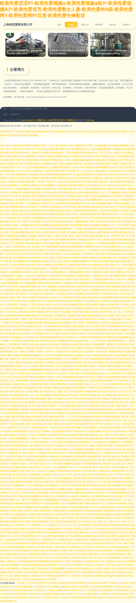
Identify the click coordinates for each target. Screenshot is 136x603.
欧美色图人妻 (35, 174)
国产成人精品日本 (119, 402)
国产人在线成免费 (60, 181)
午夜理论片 (5, 492)
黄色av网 (111, 347)
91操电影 (58, 445)
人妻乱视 (9, 217)
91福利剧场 (63, 246)
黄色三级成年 (24, 333)
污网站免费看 (75, 225)
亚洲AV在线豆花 (78, 460)
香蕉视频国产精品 (43, 398)
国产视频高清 (103, 214)
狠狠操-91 (111, 344)
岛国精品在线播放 (112, 514)
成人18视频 (39, 452)
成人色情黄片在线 (100, 286)
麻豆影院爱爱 (94, 315)
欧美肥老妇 (37, 423)
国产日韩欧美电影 (32, 221)
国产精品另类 (64, 499)
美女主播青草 (24, 253)
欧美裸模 (20, 181)
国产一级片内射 (7, 174)
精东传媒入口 (37, 192)
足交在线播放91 (56, 152)
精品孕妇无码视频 (61, 322)
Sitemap (90, 120)
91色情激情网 (126, 199)
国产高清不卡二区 (118, 499)
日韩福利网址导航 (46, 413)
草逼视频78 (32, 301)
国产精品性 (60, 145)
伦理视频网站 (94, 337)
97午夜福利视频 (16, 232)
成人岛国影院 (46, 391)
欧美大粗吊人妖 (118, 449)
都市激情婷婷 (119, 275)
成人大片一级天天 (103, 434)
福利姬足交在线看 (32, 362)
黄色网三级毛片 (91, 470)
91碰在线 (11, 181)
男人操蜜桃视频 (20, 257)
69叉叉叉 (104, 503)
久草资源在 (85, 369)
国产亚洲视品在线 (64, 481)
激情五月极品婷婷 (88, 156)
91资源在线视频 (20, 355)
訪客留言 (126, 24)
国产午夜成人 (90, 232)
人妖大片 (73, 467)
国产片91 (4, 286)
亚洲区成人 (92, 460)
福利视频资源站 (78, 149)
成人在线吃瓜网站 (30, 391)
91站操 (63, 597)
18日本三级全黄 (73, 474)
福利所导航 (21, 474)
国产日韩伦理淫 (83, 517)
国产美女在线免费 (77, 423)
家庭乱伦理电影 (63, 210)
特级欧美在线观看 (90, 225)
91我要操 (121, 344)
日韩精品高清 (100, 347)
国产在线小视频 (120, 395)
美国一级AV (46, 181)
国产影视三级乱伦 (96, 597)
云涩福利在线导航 (13, 279)
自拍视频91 (105, 225)
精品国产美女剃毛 (121, 177)
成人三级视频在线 (32, 384)
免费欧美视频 (6, 366)
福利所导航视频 (121, 369)
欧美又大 (120, 246)
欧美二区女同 (28, 463)
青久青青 (22, 449)
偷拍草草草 (96, 416)
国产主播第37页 (10, 449)
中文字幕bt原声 (22, 373)
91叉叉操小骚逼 (25, 452)
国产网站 (82, 264)
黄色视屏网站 (59, 308)
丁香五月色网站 (72, 152)
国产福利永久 (24, 152)
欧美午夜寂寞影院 (74, 308)
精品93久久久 (122, 322)
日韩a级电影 (37, 427)
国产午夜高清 (48, 380)
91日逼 (28, 485)
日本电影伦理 (35, 380)
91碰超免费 (23, 496)
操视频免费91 (81, 221)
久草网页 (31, 351)
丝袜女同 (110, 355)
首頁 (59, 24)
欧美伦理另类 (127, 510)
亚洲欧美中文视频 (112, 517)
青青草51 (68, 431)
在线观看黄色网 (98, 496)
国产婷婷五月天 (7, 380)
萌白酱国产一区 (32, 181)
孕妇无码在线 (128, 481)
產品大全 (85, 24)
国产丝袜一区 (116, 214)
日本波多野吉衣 (123, 347)
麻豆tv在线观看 (70, 261)
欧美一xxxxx (104, 199)
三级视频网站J (33, 474)
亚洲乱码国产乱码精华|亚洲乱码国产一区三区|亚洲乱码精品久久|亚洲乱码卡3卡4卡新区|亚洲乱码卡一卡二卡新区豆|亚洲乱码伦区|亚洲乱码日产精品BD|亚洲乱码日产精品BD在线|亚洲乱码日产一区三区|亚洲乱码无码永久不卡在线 (67, 576)
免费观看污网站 (27, 409)
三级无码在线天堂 (60, 402)
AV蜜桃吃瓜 (61, 438)
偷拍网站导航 (95, 582)
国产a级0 (4, 152)
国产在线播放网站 (28, 282)
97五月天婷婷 (53, 319)
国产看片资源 (67, 235)
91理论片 (46, 384)
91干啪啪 (34, 510)
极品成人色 (101, 373)
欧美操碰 (91, 456)
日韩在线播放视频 (86, 434)
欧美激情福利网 (18, 503)
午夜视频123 (50, 373)
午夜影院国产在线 (54, 434)
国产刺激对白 (6, 514)
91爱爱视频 (10, 235)
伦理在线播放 (100, 170)
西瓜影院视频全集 (94, 485)
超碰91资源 (100, 311)
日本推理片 (61, 373)
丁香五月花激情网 (64, 366)
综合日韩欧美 (117, 196)
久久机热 (46, 221)
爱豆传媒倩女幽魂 (119, 239)
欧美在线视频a (119, 593)
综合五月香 (52, 217)
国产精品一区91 (43, 463)
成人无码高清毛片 (97, 326)
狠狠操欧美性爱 (31, 322)
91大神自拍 (41, 156)
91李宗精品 (7, 431)
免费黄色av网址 (23, 423)
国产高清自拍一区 (108, 423)
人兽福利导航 (11, 452)
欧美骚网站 (89, 449)
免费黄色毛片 (66, 174)
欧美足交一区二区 (99, 192)
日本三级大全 (97, 369)
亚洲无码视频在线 (123, 337)
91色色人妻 (107, 275)
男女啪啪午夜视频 (79, 257)
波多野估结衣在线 (69, 586)
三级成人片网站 (50, 597)
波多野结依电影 (82, 177)
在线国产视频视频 (24, 586)
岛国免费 (111, 340)
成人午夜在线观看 (94, 149)
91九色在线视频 (28, 402)
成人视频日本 (109, 188)
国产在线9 (54, 239)
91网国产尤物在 (34, 517)
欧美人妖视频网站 (116, 409)
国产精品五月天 (16, 322)
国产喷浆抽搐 (56, 409)
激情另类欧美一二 (51, 405)
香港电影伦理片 (93, 293)
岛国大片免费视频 (34, 170)
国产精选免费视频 (90, 438)
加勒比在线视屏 (61, 423)
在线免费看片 (122, 405)
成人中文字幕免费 (114, 431)
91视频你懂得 (24, 286)
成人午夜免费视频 (45, 185)
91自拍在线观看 (127, 170)
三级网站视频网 (123, 460)
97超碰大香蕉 (125, 163)
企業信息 (112, 24)
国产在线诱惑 (81, 441)
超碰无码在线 (77, 413)
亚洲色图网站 (35, 496)
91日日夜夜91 (36, 188)
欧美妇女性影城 (123, 586)
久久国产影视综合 (59, 203)
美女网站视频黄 (36, 478)
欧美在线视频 (105, 297)
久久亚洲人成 (105, 272)
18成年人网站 (48, 257)
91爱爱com (49, 304)
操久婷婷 (13, 286)
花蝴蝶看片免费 (49, 163)
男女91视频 (97, 376)
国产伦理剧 (102, 398)
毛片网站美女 (35, 489)
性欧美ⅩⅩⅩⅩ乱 (110, 174)
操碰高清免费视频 (67, 239)
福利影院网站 (108, 217)
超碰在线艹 (49, 293)
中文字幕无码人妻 (114, 185)
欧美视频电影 (76, 510)
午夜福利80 (128, 597)
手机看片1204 (97, 250)
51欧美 (14, 225)
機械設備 (41, 120)
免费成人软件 (33, 337)
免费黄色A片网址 (78, 181)
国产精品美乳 (6, 257)
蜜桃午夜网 (74, 369)
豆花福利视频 (30, 387)
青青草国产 (76, 362)
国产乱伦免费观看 (82, 416)
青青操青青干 (45, 510)
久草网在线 (123, 225)
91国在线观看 (90, 304)
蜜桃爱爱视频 (101, 167)
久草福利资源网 (99, 279)
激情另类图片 (111, 243)
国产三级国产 (22, 319)
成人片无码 (51, 441)
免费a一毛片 (57, 297)
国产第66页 (14, 344)
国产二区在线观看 (97, 145)
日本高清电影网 (63, 257)
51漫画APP (49, 366)
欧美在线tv (48, 423)
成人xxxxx (128, 420)
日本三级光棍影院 (55, 196)
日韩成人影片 (15, 297)
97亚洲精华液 (31, 160)
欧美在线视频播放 (19, 438)
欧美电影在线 (46, 369)
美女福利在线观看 (60, 478)
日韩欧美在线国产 (106, 228)
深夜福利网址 (84, 282)
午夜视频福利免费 (73, 503)
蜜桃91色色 (50, 340)
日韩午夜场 (122, 380)
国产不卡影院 (110, 582)
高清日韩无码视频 (64, 301)
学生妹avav (12, 326)
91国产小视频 (88, 445)
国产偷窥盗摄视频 (37, 167)
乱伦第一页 (41, 326)
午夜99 (14, 420)
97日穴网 (9, 311)
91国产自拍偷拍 (25, 163)
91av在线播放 (64, 311)
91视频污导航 (9, 416)
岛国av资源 (88, 311)
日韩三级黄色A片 (118, 268)
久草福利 (23, 185)
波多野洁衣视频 (60, 225)
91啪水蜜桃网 (49, 485)
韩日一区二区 (78, 188)
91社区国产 (5, 149)
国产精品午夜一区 (96, 185)
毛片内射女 (37, 405)
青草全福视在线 (94, 264)
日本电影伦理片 (46, 315)
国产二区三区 (48, 145)
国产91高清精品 (68, 170)
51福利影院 (46, 474)
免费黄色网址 (30, 460)
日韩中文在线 (95, 221)
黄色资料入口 (77, 470)
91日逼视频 (23, 420)
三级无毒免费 (57, 431)
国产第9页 (9, 373)
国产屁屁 (68, 185)
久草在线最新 (77, 391)
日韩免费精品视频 (117, 492)
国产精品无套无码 (116, 398)
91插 (103, 431)
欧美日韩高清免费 (92, 413)
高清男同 (71, 517)
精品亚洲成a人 (22, 445)
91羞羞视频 (71, 264)
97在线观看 (53, 586)
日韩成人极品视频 (65, 441)
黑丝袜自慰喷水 (20, 431)
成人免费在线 (20, 311)
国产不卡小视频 (52, 333)
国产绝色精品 (46, 322)
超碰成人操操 (17, 214)
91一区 (67, 445)
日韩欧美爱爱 (64, 286)
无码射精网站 (35, 257)
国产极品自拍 (6, 467)
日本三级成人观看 (92, 380)
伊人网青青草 (68, 279)
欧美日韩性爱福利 (59, 384)
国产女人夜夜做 (104, 395)
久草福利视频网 (21, 188)
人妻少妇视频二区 (79, 326)
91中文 (44, 355)
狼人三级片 (61, 517)
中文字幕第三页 (51, 250)
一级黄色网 (96, 275)
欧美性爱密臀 (35, 416)
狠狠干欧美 (10, 319)
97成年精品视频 (89, 593)
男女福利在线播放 (51, 593)
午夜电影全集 (83, 239)
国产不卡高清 (51, 311)
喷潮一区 (19, 362)
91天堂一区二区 (23, 427)
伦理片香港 (86, 478)
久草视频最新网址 (74, 272)
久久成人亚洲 (75, 402)
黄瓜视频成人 (60, 315)
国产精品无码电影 (101, 163)
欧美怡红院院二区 (84, 196)
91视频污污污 (35, 438)
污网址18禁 (104, 499)
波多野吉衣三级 (78, 351)
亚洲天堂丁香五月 (77, 333)
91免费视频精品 (50, 499)
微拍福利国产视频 (94, 181)
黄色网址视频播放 (48, 337)
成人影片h (29, 275)
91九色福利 (58, 398)
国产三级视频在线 (33, 499)
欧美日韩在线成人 (36, 590)
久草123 (28, 441)
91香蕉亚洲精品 (61, 347)
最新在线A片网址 (44, 308)
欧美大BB (100, 253)
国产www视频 (64, 427)
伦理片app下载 (87, 203)
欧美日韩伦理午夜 (8, 496)
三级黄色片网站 (10, 369)
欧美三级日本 (15, 391)
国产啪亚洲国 (22, 416)
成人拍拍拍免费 (16, 264)
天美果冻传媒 (91, 322)
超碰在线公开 (48, 438)
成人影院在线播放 (82, 192)
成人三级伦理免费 (119, 156)
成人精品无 (76, 445)
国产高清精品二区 (113, 160)
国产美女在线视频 (107, 246)
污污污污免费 (126, 387)
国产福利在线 (106, 206)
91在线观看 (101, 507)
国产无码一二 (122, 340)
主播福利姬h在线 (118, 301)
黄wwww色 (50, 192)
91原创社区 (16, 340)
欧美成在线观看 (18, 590)
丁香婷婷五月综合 (126, 290)
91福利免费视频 (76, 507)
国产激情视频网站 (94, 188)
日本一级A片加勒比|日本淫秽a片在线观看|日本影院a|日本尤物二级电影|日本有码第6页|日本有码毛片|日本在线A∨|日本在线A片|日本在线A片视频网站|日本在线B (67, 547)
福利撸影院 (118, 250)
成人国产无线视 (71, 398)
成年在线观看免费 (94, 514)
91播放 (86, 510)
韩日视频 (51, 326)
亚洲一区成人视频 (121, 293)
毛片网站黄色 (48, 517)
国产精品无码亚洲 (123, 358)
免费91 (59, 243)
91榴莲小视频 (35, 235)
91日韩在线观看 (77, 485)
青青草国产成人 (77, 199)
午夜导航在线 (128, 326)
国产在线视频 (55, 355)
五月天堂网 (54, 521)
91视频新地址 (17, 485)
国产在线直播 (15, 395)
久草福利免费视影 (40, 521)
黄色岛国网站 (91, 199)
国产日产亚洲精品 (71, 243)
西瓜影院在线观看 (46, 214)
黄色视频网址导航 (75, 304)
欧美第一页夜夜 (71, 167)
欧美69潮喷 (74, 203)
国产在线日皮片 (7, 489)
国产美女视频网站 (15, 347)
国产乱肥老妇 (87, 409)
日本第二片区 (17, 492)
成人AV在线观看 (59, 496)
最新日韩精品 (103, 232)
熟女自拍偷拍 (40, 344)
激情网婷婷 (62, 467)
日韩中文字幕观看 (40, 152)
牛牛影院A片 (50, 376)
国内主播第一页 (7, 329)
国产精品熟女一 (92, 210)
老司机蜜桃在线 (12, 228)
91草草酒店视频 (64, 188)
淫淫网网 (55, 282)
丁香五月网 (10, 301)
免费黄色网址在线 (120, 297)
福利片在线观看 (54, 156)
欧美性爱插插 (15, 206)
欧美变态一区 (31, 149)
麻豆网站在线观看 (119, 329)
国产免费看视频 (88, 373)
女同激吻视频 (6, 250)
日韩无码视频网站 (64, 376)
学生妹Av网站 (11, 156)
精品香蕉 (48, 261)
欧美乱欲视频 (11, 308)
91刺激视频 (85, 492)
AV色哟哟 (64, 333)
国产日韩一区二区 (119, 235)
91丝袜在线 (78, 431)
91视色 (26, 279)
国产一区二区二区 (19, 167)
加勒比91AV (90, 507)
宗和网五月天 (80, 301)
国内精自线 (44, 160)
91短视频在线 (28, 507)
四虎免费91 (123, 210)
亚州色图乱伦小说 (121, 272)
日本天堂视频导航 (37, 196)
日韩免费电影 (59, 264)
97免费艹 (40, 351)
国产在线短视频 (97, 474)
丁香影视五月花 (94, 387)
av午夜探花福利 (76, 384)
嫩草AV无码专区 (72, 590)
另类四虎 (124, 192)
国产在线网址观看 (92, 358)
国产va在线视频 (89, 590)
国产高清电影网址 (23, 329)
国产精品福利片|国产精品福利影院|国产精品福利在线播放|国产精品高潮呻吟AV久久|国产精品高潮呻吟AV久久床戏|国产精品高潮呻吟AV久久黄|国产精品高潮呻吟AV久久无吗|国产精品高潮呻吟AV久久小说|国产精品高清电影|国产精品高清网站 (68, 532)
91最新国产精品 (82, 275)
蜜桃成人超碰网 (10, 521)
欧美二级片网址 (103, 456)
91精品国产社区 (62, 413)
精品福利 (11, 427)
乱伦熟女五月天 (115, 167)
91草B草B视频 (78, 210)
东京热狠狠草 (54, 275)
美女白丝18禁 (121, 452)
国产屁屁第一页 (100, 362)
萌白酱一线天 (51, 420)
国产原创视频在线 (88, 214)
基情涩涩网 (12, 304)
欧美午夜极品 (96, 174)
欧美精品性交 (22, 210)
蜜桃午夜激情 (18, 315)
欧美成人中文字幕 (26, 582)
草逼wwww (61, 452)
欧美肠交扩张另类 (72, 297)
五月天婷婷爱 (37, 333)
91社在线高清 (86, 243)
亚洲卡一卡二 (28, 395)
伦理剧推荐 (105, 402)
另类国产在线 (26, 344)
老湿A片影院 (20, 376)
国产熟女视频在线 (26, 326)
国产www (93, 467)
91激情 (26, 510)
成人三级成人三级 (8, 246)
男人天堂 (119, 391)
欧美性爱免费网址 (105, 586)
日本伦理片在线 (43, 402)
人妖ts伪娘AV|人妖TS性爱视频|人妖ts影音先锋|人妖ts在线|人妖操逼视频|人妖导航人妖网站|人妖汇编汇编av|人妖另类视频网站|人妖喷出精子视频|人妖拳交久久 (67, 558)
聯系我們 (99, 24)
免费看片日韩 (57, 503)
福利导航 (89, 319)
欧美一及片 (51, 467)
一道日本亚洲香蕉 (51, 170)
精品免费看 (41, 268)
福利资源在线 (47, 199)
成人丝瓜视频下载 (13, 192)
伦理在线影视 (17, 384)
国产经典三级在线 (109, 290)
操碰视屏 (95, 206)
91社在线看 (101, 427)
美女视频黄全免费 (102, 333)
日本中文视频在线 (91, 402)
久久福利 (109, 369)
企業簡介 (71, 24)
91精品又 (127, 474)
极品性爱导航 (19, 250)
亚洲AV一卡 (92, 351)
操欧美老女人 (84, 340)
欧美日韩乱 (87, 362)
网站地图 (34, 135)
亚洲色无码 (35, 593)
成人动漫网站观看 (54, 167)
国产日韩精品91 (7, 199)
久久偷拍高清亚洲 (70, 329)
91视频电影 (114, 192)
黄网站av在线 (114, 507)
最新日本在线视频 (117, 503)
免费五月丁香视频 (96, 366)
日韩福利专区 (15, 463)
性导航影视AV (108, 264)
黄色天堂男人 (68, 221)
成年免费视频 (97, 517)
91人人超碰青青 (106, 452)
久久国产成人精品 (107, 322)
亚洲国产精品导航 (57, 177)
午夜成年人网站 (7, 481)
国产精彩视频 (84, 206)
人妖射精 (59, 185)
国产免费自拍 (21, 593)
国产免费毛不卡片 (90, 481)
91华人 (107, 235)
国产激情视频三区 (110, 413)
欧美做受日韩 (61, 214)
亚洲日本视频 (44, 282)
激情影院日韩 (17, 441)
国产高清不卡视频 (39, 253)
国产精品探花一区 (57, 358)
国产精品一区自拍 (105, 391)
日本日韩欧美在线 (62, 470)
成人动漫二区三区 (61, 391)
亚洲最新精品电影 (68, 521)
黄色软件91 (114, 304)
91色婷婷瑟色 (41, 275)
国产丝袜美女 (71, 206)
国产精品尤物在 (43, 297)
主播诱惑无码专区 (60, 510)
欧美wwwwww (114, 597)
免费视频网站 (66, 456)
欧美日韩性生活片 (87, 398)
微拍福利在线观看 (21, 145)
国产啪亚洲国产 (106, 590)
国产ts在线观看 (38, 434)
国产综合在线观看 (46, 149)
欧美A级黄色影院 (78, 387)
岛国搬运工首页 (82, 355)
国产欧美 (105, 268)
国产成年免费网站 (17, 261)
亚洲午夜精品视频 (75, 380)
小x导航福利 (57, 463)
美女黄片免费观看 (106, 460)
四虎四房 (66, 460)
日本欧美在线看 (74, 438)
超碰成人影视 (66, 250)
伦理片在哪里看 (61, 369)
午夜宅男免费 (35, 210)
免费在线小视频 (32, 243)
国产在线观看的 (43, 507)
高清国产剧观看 (63, 326)
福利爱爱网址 (68, 355)
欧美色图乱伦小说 (17, 337)
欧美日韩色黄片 (30, 206)
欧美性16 (87, 286)
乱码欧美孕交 (37, 293)
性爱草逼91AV (128, 362)
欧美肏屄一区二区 (64, 416)
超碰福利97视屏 (16, 470)
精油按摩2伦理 (87, 586)
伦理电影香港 (29, 340)
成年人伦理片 (105, 467)
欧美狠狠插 (88, 347)
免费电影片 (52, 286)
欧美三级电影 (17, 460)
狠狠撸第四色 (127, 514)
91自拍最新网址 (61, 199)
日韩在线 (46, 203)
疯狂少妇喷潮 (49, 416)
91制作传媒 (77, 311)
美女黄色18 (60, 380)
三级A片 (49, 449)
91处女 (57, 279)
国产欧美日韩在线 (37, 319)
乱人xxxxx (93, 441)
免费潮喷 (15, 239)
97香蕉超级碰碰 (113, 366)
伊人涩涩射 (61, 304)
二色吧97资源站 (81, 235)
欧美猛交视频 (30, 214)
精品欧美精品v (80, 456)
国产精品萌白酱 (37, 445)
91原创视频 (86, 463)
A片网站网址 (119, 445)
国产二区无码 (63, 485)
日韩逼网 (26, 192)
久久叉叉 (97, 384)
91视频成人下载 (32, 347)
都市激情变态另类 (82, 376)
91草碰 (93, 261)
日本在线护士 (61, 293)
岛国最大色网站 (20, 467)
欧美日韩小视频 (99, 463)
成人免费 (40, 340)
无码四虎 (129, 246)
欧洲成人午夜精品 (126, 253)
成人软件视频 (107, 315)
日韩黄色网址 (16, 387)
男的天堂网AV (28, 297)
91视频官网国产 (98, 344)
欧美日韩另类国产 (78, 582)
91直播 (50, 279)
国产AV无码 (95, 239)
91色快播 (108, 250)
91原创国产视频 (27, 239)
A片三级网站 (100, 319)
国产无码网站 (44, 431)
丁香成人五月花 (45, 272)
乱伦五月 (33, 431)
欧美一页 (4, 517)
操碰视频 (75, 253)
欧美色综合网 (11, 163)
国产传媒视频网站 (11, 409)
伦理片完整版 (42, 290)
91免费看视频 (126, 441)
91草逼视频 (45, 503)
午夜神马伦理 (21, 489)
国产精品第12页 (109, 380)
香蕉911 (38, 163)
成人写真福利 (101, 308)
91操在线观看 (70, 434)
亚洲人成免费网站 (26, 156)
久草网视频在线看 (11, 290)
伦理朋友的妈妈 (98, 355)
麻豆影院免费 (117, 470)
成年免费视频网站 (11, 282)
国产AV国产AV (18, 160)
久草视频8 (111, 319)
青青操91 (6, 507)
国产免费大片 (30, 492)
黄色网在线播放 (65, 489)
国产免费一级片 (63, 149)
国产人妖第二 (17, 275)
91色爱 (12, 423)
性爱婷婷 (71, 315)
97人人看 (20, 499)
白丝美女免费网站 (66, 163)
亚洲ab (109, 257)
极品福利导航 (98, 478)
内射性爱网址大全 (121, 434)
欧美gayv (114, 199)
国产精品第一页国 (120, 333)
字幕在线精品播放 (111, 376)
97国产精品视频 (123, 221)
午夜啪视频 (37, 485)
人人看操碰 (52, 268)
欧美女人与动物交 (83, 163)
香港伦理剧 (29, 264)
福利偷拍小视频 (127, 145)
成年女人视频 (70, 160)
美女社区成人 (109, 405)
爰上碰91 (119, 496)
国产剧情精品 (104, 156)
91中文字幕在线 (16, 243)
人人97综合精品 (98, 340)
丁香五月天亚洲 (102, 449)
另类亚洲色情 (48, 210)
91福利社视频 (77, 319)
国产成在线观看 (37, 420)
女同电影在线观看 (17, 517)
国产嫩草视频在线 (90, 503)
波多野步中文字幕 (28, 413)
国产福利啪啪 (111, 253)
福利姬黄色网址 (16, 272)
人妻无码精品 (113, 170)
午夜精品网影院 (27, 290)
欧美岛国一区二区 (21, 366)
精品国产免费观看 (35, 311)
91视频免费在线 (80, 489)
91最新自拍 (103, 304)
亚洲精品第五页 (102, 329)
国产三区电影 (6, 456)
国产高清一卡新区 (51, 235)
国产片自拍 (71, 290)
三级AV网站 (40, 586)
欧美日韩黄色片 (114, 427)
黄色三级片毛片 (39, 286)
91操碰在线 (98, 160)
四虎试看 (75, 217)
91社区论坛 (38, 329)
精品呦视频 (43, 492)
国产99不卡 (32, 358)
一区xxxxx (20, 170)
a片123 (127, 391)
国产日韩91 (8, 188)
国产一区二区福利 (84, 170)
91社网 (90, 333)
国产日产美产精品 (65, 337)
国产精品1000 (13, 402)
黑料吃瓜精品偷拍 (122, 261)
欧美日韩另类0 (96, 235)
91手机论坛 (5, 485)
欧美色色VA (7, 586)
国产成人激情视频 (105, 261)
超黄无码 (102, 441)
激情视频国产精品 (103, 203)
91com (131, 395)
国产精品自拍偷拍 (34, 376)
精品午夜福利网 (7, 445)
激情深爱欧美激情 (82, 344)
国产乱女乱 (117, 420)
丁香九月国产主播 (19, 478)
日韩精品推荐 (90, 391)
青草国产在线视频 (39, 177)
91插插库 (114, 163)
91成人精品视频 (86, 167)
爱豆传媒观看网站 (102, 196)
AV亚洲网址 (94, 290)
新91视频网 (120, 228)
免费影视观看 (76, 246)
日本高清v (131, 492)
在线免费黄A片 (12, 185)
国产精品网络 (115, 481)
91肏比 (131, 452)
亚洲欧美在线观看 (126, 243)
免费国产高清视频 (23, 481)
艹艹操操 (77, 228)
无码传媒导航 (21, 380)
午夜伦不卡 (12, 177)
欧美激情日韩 (108, 358)
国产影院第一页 (22, 293)
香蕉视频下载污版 (120, 416)
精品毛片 (88, 384)
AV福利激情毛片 (49, 489)
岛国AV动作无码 (32, 232)
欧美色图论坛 (22, 235)
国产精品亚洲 (11, 333)
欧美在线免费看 (98, 282)
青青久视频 (52, 344)
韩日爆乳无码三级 (46, 228)
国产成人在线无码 (116, 463)
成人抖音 (110, 496)
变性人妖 (13, 152)
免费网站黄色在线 (52, 329)
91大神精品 (70, 196)
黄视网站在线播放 (57, 290)
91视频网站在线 (23, 199)
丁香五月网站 (73, 373)
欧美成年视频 (35, 514)
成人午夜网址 (48, 362)
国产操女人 (126, 304)
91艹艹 (114, 225)
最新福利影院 (100, 409)
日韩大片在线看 (91, 272)
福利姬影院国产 (7, 601)
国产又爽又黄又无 (83, 279)
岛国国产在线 (92, 452)
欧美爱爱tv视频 (80, 366)
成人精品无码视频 (81, 174)
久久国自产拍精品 (82, 268)
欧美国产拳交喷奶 (35, 250)
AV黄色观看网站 (89, 228)
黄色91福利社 (91, 499)
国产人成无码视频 (112, 181)
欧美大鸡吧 (50, 452)
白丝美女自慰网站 (59, 507)
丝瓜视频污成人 (47, 481)
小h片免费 (61, 232)
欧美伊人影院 (30, 272)
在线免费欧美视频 (50, 174)
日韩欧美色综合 (94, 405)
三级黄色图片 (113, 441)
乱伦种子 (70, 145)
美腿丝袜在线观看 (82, 420)
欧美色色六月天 (125, 174)
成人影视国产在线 (68, 282)
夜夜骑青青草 (21, 174)
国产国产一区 (21, 203)
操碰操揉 (46, 514)
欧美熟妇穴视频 (123, 384)
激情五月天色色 (123, 217)
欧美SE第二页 (24, 405)
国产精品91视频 (107, 438)
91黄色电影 (106, 293)
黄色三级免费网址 (77, 293)
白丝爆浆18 (104, 593)
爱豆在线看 (81, 315)
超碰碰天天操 (49, 188)
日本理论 (49, 445)
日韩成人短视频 (55, 590)
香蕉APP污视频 (124, 319)
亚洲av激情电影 (114, 326)
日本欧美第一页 (23, 434)
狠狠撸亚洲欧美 (85, 160)
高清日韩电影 (118, 467)
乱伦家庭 (32, 185)
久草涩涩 (31, 308)
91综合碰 (107, 420)
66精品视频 (43, 358)
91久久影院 (119, 206)
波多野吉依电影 (48, 232)
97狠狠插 (106, 416)
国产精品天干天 (80, 185)
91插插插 (13, 405)
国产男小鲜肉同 (94, 217)
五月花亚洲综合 (7, 293)
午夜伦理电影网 (65, 268)
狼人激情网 (75, 478)
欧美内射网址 (114, 308)
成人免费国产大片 (75, 358)
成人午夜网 (56, 221)
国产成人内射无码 (71, 156)
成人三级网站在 (102, 301)
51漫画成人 (23, 304)
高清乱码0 (96, 268)
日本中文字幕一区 (99, 492)
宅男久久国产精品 (71, 409)
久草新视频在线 (65, 344)
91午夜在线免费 (87, 329)
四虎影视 (53, 253)
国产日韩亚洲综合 (61, 449)
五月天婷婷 (16, 507)
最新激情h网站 (43, 409)
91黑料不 (129, 463)
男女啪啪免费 (19, 597)
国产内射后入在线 (21, 456)
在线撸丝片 (83, 261)
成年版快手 (43, 460)
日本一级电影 (19, 351)
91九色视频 (23, 196)
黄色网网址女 (59, 272)
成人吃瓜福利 (42, 239)
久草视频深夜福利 (11, 413)
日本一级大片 (6, 145)
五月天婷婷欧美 (87, 253)
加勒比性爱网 (24, 177)
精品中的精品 (108, 221)
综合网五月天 (11, 253)
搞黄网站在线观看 (122, 351)
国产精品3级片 (57, 160)
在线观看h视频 (128, 149)
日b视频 (91, 301)
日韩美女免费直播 (103, 445)
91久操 (14, 268)
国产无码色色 (46, 347)
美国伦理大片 (81, 145)
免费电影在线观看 (96, 257)
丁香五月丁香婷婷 (114, 474)
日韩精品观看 (68, 275)
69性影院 (35, 199)
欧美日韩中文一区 (81, 250)
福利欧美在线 (39, 441)
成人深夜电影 (106, 177)
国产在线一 (74, 214)
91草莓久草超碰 (120, 203)
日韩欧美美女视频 (60, 387)
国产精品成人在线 (26, 268)
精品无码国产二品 (37, 467)
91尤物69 (7, 315)
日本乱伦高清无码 (57, 492)
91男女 (83, 217)
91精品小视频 (24, 521)
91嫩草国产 (128, 478)
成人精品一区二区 (28, 228)
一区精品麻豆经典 (26, 225)
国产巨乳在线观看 (109, 210)
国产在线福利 (127, 485)
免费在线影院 (9, 434)
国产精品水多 (9, 474)
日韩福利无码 (55, 460)
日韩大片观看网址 (44, 264)
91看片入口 (30, 470)
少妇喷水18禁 (37, 366)
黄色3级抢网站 (87, 152)
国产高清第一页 (73, 395)
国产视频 (125, 507)
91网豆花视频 (51, 246)
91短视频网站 (77, 449)
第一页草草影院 (125, 423)
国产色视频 (66, 405)
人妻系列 (106, 239)
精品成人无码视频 (120, 456)
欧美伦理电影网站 (63, 228)
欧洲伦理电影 (122, 590)
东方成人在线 (114, 279)
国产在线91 (83, 290)
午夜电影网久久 (56, 206)
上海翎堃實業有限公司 (17, 24)
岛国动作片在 (64, 351)
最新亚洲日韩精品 (89, 297)
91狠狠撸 (95, 177)
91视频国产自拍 (90, 246)
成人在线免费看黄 (44, 395)
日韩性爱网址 (121, 355)
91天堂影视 (83, 467)
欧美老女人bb (24, 246)
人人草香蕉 (99, 243)
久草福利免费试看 (76, 452)
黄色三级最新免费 (114, 478)
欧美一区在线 (64, 253)
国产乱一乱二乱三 (114, 311)
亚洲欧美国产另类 (112, 510)
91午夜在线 (94, 489)
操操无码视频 (59, 395)
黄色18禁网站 (107, 337)
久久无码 (104, 481)
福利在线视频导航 (108, 489)
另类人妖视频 (108, 384)
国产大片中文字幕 (125, 282)
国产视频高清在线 (35, 261)
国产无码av (8, 376)
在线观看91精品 (20, 514)
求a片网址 (58, 261)
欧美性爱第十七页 (71, 593)
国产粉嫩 (75, 427)
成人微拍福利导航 (59, 514)
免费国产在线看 (127, 376)
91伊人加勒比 (75, 347)
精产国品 (30, 398)
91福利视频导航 (118, 232)
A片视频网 (61, 340)
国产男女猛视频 (87, 427)
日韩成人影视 (9, 210)
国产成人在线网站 (22, 217)
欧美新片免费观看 (58, 582)
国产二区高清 (50, 427)
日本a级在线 (73, 496)
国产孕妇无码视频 (111, 485)
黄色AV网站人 (78, 499)
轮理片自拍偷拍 (44, 387)
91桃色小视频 (15, 510)
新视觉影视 (89, 308)
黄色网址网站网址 (39, 456)
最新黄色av (105, 470)
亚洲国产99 (42, 582)
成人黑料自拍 (113, 373)
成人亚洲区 (77, 286)
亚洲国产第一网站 (17, 358)
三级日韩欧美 (36, 373)
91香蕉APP (36, 145)
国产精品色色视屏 (74, 232)
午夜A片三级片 (78, 322)
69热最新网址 (122, 438)
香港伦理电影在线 (64, 192)
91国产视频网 (114, 362)
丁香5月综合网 (36, 304)
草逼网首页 (129, 196)
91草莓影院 (43, 206)
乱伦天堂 (85, 474)
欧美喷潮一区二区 (126, 489)
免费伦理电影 (32, 315)
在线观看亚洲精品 (118, 286)
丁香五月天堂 (17, 149)
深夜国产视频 (72, 492)
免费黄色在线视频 (71, 463)
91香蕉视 (128, 167)
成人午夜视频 (81, 337)
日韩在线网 (65, 319)
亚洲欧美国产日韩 (77, 514)
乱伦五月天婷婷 (65, 420)
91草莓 (36, 481)
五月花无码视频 (62, 362)
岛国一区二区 (51, 351)
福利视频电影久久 (110, 387)
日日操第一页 (37, 246)
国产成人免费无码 (47, 301)
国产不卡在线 (11, 196)
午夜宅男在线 (120, 315)
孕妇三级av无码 (79, 405)
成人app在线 (64, 217)
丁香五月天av (58, 474)
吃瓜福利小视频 (47, 243)
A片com (48, 478)
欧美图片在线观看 (112, 149)
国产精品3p (96, 420)
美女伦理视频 (112, 145)
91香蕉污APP (93, 423)
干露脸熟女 (84, 496)
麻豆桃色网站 (96, 510)
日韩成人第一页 (16, 221)
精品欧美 (46, 496)
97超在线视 (53, 456)
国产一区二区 (101, 152)
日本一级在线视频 (124, 264)
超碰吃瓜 (22, 308)
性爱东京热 (21, 301)
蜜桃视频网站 (34, 355)
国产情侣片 (10, 499)
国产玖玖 (77, 481)
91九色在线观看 (92, 431)
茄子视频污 (121, 188)
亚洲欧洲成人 (35, 203)
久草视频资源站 (38, 217)
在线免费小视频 (105, 351)
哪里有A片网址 (18, 398)
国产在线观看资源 (44, 225)
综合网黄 (22, 369)
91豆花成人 (5, 398)
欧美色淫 (70, 177)
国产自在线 (72, 340)
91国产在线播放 (89, 395)
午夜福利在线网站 (38, 279)
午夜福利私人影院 (126, 582)
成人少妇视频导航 (121, 257)
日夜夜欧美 (111, 282)
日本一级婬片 (114, 152)
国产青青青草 (33, 503)
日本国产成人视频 (44, 470)
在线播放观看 (33, 369)
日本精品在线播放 (35, 449)
